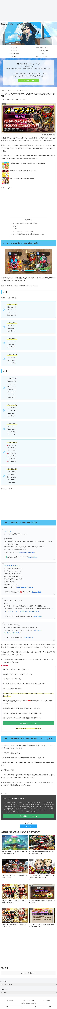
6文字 (16, 228)
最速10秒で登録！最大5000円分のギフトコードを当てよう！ (24, 170)
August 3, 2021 (37, 616)
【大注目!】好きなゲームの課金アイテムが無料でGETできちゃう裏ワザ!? (27, 163)
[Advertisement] (28, 10)
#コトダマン (7, 531)
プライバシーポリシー (28, 1000)
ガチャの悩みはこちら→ (28, 80)
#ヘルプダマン (15, 565)
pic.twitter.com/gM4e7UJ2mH (12, 633)
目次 (26, 219)
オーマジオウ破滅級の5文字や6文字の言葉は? (25, 223)
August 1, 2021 (36, 592)
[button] (52, 473)
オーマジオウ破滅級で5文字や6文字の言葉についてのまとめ (29, 234)
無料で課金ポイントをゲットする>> (28, 723)
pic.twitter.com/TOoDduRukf (31, 611)
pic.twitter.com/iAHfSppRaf (25, 587)
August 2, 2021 (32, 557)
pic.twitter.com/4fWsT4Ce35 (27, 552)
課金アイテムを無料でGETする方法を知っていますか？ (23, 178)
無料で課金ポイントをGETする (28, 816)
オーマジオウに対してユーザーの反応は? (24, 231)
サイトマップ (47, 1000)
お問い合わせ (10, 1000)
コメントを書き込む (28, 973)
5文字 (16, 226)
